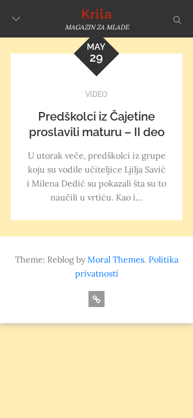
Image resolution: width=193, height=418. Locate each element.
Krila (96, 14)
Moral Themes (115, 259)
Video (96, 94)
